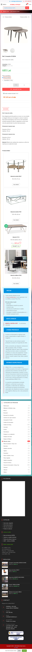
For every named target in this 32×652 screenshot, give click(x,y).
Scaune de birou (7, 462)
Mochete (6, 446)
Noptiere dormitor (8, 448)
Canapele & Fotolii (8, 420)
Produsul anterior (8, 17)
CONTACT (6, 600)
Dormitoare (6, 431)
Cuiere (5, 429)
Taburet (5, 469)
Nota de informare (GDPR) (9, 535)
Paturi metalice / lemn (9, 455)
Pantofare (6, 453)
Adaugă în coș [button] (16, 246)
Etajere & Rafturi (7, 439)
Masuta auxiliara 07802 (16, 275)
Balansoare (6, 405)
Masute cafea (10, 65)
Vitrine (5, 472)
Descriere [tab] (5, 109)
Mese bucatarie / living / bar (10, 443)
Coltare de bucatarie (8, 422)
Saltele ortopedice (8, 460)
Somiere (6, 467)
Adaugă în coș (17, 89)
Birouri (5, 410)
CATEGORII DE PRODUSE (11, 402)
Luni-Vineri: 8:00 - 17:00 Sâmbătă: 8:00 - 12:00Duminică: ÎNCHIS (11, 627)
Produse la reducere (7, 528)
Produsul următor (23, 17)
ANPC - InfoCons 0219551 (9, 541)
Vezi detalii (16, 184)
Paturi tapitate (7, 457)
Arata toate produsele (8, 525)
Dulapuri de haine (8, 436)
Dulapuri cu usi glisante (9, 434)
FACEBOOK (6, 478)
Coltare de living (7, 424)
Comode (6, 427)
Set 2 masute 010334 (14, 11)
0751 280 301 (28, 1)
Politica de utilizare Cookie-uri (9, 539)
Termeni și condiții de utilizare (9, 537)
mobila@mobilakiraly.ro (16, 1)
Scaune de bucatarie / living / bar (11, 465)
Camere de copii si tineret (10, 417)
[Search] (27, 7)
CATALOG (6, 519)
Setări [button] (19, 650)
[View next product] (29, 17)
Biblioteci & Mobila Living (9, 408)
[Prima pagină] (1, 11)
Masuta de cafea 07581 (16, 211)
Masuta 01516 (16, 237)
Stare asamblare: (6, 76)
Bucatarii (6, 412)
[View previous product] (3, 17)
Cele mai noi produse (8, 526)
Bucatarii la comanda (8, 415)
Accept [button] (24, 650)
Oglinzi (5, 450)
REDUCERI (6, 559)
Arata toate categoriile (8, 523)
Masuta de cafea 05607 (16, 176)
